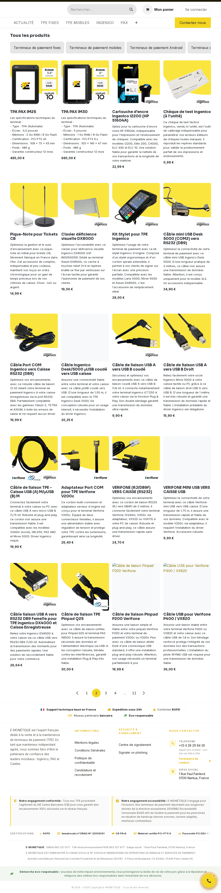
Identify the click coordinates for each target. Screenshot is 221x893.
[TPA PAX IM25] (34, 84)
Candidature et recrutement (85, 772)
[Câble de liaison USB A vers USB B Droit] (187, 337)
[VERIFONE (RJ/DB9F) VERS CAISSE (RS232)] (136, 460)
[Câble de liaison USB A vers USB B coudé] (136, 337)
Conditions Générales (90, 750)
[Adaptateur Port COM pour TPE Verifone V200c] (85, 460)
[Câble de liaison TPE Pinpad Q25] (85, 587)
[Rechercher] (131, 9)
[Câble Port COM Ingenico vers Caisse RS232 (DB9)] (34, 337)
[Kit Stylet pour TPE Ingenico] (136, 207)
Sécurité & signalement (130, 731)
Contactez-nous (193, 22)
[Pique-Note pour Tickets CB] (34, 207)
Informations (87, 730)
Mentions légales (87, 742)
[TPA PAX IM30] (85, 84)
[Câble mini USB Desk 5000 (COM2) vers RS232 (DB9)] (187, 207)
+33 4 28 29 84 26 (192, 745)
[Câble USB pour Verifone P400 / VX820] (187, 587)
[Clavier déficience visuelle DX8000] (85, 207)
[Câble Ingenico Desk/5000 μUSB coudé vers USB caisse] (85, 337)
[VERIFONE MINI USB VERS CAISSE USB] (187, 460)
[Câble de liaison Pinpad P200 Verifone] (136, 587)
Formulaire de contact (188, 760)
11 (134, 693)
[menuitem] (23, 22)
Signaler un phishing (133, 752)
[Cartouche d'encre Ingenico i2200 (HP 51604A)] (136, 84)
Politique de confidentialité (85, 760)
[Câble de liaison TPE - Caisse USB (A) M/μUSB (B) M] (34, 460)
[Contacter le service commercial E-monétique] (209, 881)
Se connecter (196, 9)
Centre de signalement (135, 745)
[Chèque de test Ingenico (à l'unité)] (187, 84)
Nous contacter (184, 730)
